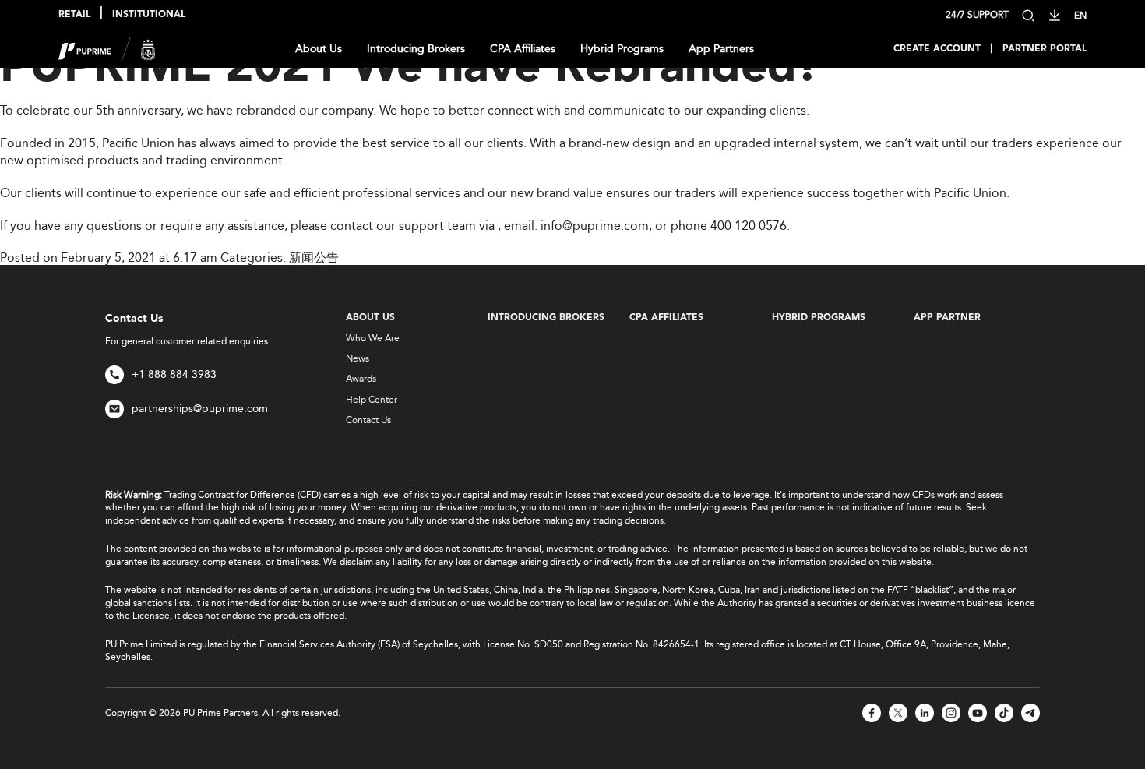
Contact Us (368, 419)
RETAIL (74, 14)
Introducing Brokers (416, 48)
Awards (361, 378)
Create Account (937, 49)
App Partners (721, 48)
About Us (318, 48)
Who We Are (373, 338)
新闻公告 (314, 257)
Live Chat (1113, 737)
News (357, 358)
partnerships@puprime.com (200, 408)
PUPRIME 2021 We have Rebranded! (409, 69)
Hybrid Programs (622, 48)
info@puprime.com (595, 225)
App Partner (947, 318)
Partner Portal (1044, 49)
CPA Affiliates (522, 48)
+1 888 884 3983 (174, 374)
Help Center (371, 399)
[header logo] (107, 48)
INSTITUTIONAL (148, 14)
